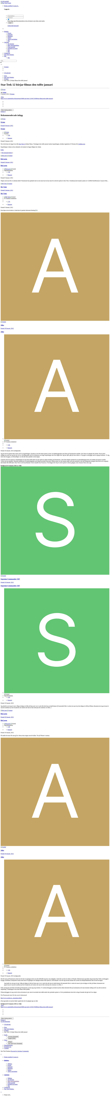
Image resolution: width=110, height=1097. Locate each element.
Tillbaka (10, 1064)
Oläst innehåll (11, 47)
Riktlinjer (10, 36)
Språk (5, 1035)
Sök (9, 50)
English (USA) (11, 1038)
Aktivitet (6, 42)
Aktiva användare (12, 39)
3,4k (9, 445)
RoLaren (4, 166)
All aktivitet (11, 44)
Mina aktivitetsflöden (13, 45)
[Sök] (1, 64)
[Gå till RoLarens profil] (4, 155)
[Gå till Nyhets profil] (3, 89)
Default (10, 1041)
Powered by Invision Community (20, 1051)
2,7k (9, 201)
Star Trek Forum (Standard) (15, 1043)
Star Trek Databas (9, 54)
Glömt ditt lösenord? (13, 25)
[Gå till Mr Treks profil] (4, 183)
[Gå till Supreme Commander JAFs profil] (55, 574)
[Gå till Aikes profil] (55, 320)
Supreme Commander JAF (10, 586)
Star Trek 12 (22, 144)
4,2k (9, 135)
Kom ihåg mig (11, 21)
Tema (5, 1040)
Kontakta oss (7, 1046)
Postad (7, 125)
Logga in (10, 22)
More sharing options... (7, 110)
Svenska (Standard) (13, 1036)
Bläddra (6, 31)
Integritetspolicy (8, 1045)
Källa (2, 150)
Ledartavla (7, 53)
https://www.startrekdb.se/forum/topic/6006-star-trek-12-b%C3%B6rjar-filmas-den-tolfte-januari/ (27, 98)
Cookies (6, 1048)
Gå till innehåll (5, 1)
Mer (9, 41)
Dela (2, 97)
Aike (2, 332)
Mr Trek (4, 194)
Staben (9, 37)
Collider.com (81, 144)
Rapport (10, 138)
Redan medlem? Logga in (11, 6)
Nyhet (4, 92)
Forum (9, 33)
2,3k (9, 172)
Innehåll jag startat (12, 48)
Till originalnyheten (6, 152)
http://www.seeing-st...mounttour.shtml (11, 998)
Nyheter (12, 94)
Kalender (10, 34)
